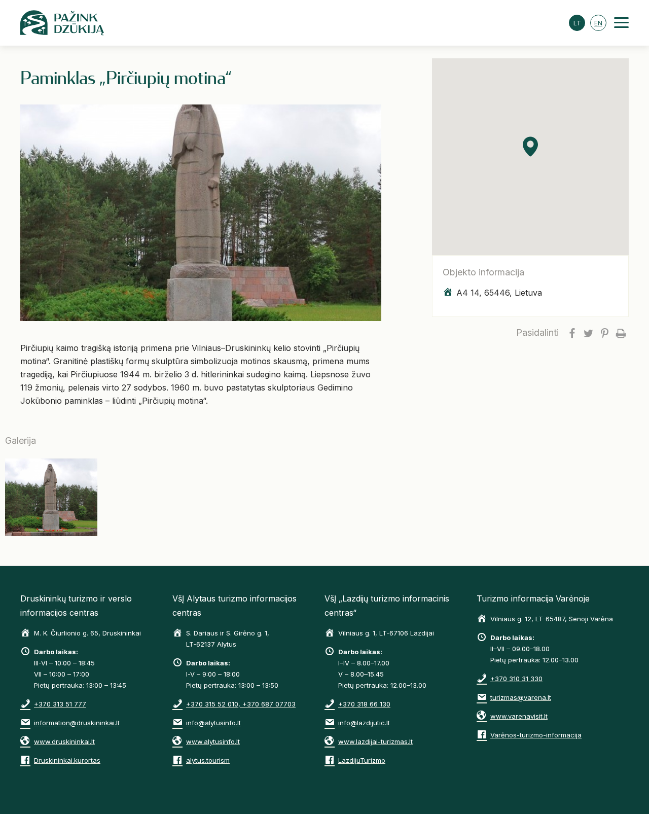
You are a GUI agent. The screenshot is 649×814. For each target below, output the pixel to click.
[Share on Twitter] (588, 333)
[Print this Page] (620, 333)
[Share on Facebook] (572, 333)
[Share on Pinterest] (604, 333)
